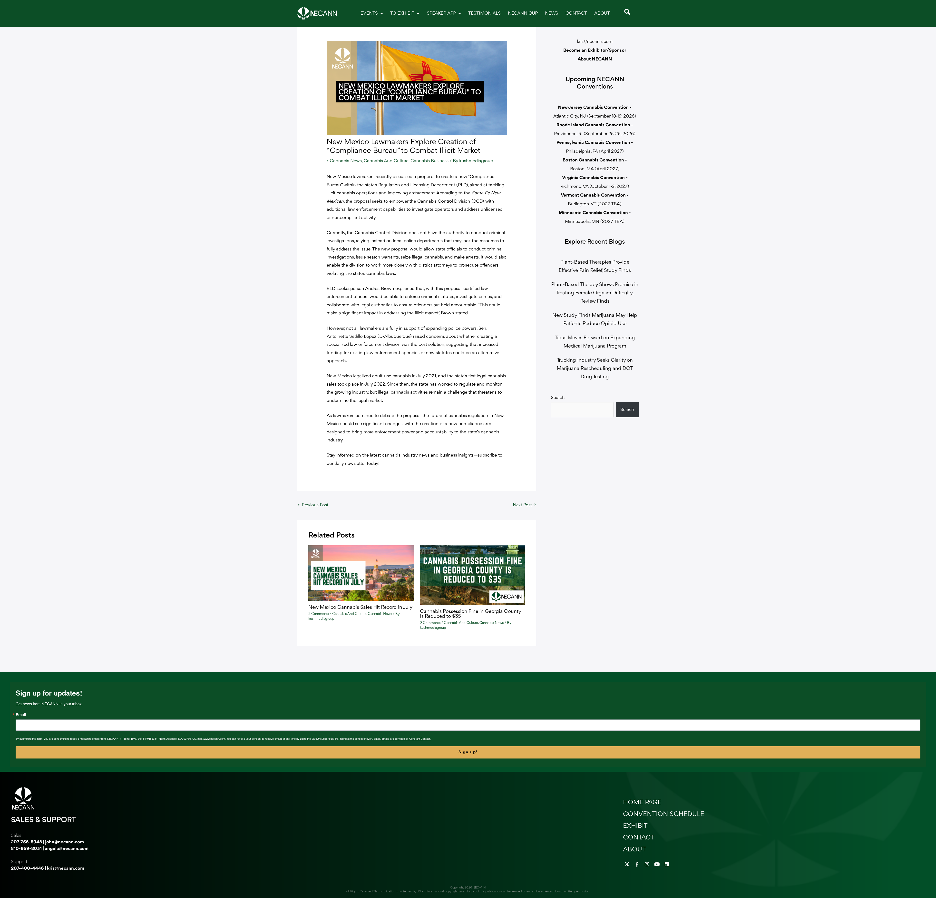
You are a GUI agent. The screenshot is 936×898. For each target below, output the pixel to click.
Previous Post (313, 505)
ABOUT (602, 13)
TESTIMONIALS (484, 13)
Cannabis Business (429, 161)
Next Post (524, 505)
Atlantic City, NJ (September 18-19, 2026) (594, 116)
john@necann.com (64, 842)
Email (21, 715)
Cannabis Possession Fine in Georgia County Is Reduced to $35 (470, 614)
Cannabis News (346, 161)
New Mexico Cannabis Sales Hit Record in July (360, 607)
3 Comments (318, 614)
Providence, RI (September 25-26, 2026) (594, 133)
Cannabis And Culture (386, 161)
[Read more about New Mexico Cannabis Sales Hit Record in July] (361, 572)
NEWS (551, 13)
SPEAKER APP (441, 13)
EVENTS (369, 13)
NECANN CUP (523, 13)
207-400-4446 (27, 868)
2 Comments (430, 623)
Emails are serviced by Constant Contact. (406, 738)
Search (558, 397)
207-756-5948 (26, 842)
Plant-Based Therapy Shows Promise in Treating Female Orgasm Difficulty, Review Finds (594, 293)
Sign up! (468, 752)
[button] (627, 12)
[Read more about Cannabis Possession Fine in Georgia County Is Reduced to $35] (473, 574)
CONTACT (576, 13)
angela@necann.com (66, 848)
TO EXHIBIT (402, 13)
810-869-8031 (26, 848)
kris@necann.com (595, 41)
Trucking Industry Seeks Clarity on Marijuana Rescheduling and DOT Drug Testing (595, 368)
